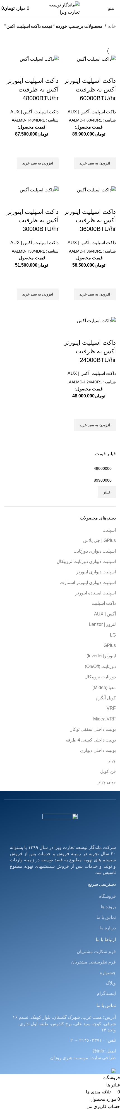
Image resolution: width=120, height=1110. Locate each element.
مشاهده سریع (109, 176)
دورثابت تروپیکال (100, 676)
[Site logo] (60, 8)
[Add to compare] (109, 70)
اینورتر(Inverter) (101, 655)
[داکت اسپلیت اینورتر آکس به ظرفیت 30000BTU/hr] (39, 189)
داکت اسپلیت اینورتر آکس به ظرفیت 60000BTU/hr (90, 89)
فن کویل (108, 771)
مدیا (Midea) (104, 687)
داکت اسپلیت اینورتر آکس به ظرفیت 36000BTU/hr (90, 220)
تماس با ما (106, 917)
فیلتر (106, 492)
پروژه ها (108, 906)
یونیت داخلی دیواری (98, 750)
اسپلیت (109, 530)
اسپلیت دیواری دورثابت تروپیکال (86, 561)
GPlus (110, 645)
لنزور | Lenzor (102, 624)
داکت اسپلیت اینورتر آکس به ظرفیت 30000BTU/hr (33, 220)
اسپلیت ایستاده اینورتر (95, 593)
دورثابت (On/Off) (100, 666)
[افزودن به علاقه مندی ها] (109, 150)
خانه (112, 26)
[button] (95, 163)
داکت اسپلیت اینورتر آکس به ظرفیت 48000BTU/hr (33, 89)
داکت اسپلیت (104, 603)
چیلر (112, 760)
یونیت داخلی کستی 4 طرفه (91, 740)
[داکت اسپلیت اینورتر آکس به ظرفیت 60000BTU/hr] (96, 58)
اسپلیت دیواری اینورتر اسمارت (88, 582)
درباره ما (108, 927)
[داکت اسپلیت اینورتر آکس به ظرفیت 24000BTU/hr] (96, 320)
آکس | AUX (105, 614)
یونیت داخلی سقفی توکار (93, 729)
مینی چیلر (107, 781)
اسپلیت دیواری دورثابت (94, 551)
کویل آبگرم (106, 697)
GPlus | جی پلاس (99, 540)
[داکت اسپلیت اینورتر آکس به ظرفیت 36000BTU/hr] (96, 189)
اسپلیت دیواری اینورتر (96, 571)
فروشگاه (107, 896)
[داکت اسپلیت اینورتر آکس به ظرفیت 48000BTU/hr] (39, 58)
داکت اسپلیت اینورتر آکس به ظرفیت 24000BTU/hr (90, 351)
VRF (111, 708)
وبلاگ (111, 983)
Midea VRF (104, 719)
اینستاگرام (106, 993)
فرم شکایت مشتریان (96, 951)
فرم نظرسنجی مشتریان (93, 962)
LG (113, 635)
